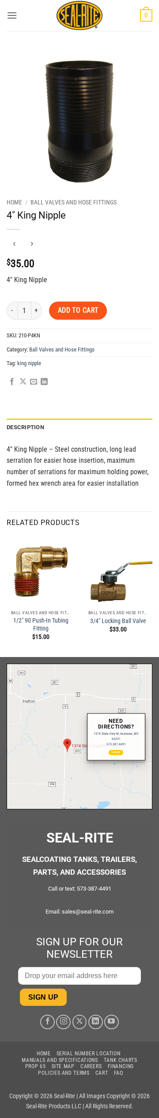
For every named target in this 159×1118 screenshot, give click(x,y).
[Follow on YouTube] (111, 1022)
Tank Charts (120, 1060)
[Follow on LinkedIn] (95, 1022)
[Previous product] (31, 244)
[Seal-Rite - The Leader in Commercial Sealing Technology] (80, 15)
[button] (12, 15)
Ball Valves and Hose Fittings (73, 202)
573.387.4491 (116, 744)
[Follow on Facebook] (47, 1022)
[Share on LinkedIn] (44, 382)
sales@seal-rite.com (88, 911)
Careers (91, 1066)
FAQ (118, 1073)
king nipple (29, 363)
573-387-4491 (94, 888)
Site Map (63, 1066)
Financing (121, 1066)
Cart (101, 1073)
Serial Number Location (88, 1053)
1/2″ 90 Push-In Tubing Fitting (40, 624)
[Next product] (14, 244)
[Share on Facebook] (11, 382)
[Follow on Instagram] (63, 1022)
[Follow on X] (79, 1022)
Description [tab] (25, 427)
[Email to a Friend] (33, 382)
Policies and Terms (63, 1073)
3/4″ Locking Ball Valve (118, 620)
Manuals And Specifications (60, 1060)
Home (14, 202)
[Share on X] (22, 382)
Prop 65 (35, 1066)
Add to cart (78, 310)
